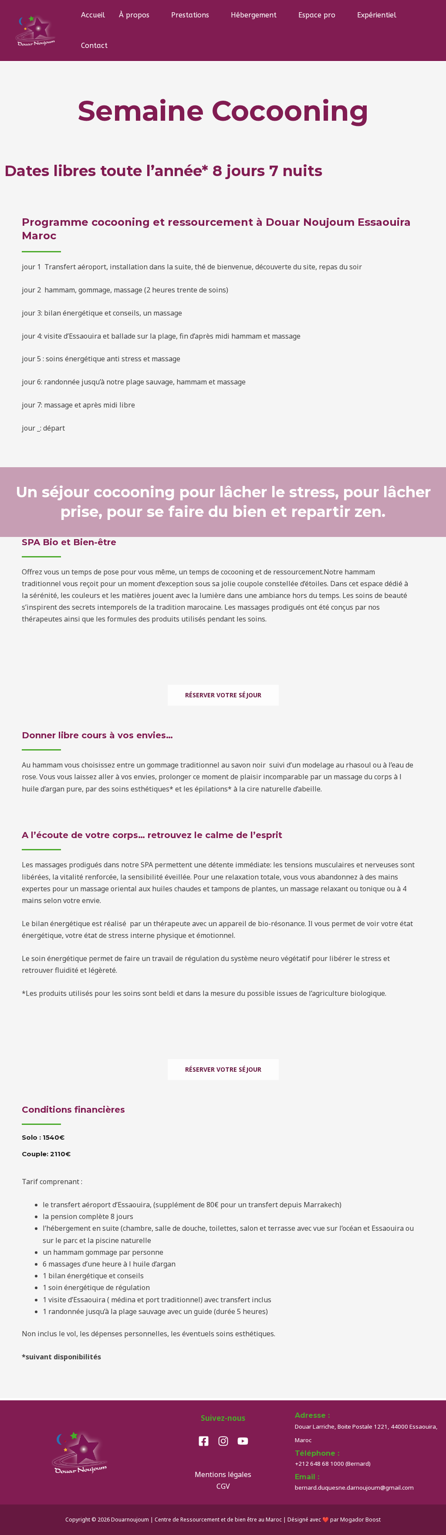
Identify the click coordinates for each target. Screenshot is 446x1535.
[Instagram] (223, 1441)
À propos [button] (134, 15)
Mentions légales (223, 1474)
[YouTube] (242, 1441)
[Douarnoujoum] (36, 29)
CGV (223, 1486)
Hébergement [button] (254, 15)
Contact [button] (94, 45)
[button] (417, 30)
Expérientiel (376, 15)
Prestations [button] (190, 15)
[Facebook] (203, 1441)
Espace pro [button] (316, 15)
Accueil (93, 15)
